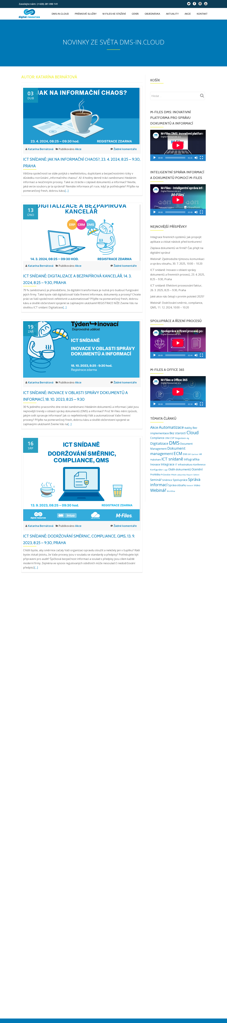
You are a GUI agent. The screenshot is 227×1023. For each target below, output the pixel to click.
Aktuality (172, 13)
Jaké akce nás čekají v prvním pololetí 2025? (177, 296)
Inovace (155, 464)
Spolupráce (180, 480)
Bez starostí (178, 433)
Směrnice (167, 480)
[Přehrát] (154, 157)
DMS (174, 443)
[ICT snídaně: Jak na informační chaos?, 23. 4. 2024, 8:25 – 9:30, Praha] (81, 116)
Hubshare (155, 459)
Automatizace (171, 427)
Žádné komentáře (125, 149)
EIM (185, 454)
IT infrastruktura (183, 464)
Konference (199, 464)
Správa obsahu (177, 485)
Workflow (171, 491)
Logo (166, 470)
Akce (188, 13)
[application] (178, 145)
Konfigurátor (156, 469)
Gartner (194, 454)
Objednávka (152, 13)
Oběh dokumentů (179, 469)
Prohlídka (155, 474)
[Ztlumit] (196, 157)
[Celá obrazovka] (201, 157)
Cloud (192, 432)
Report (189, 475)
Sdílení (196, 475)
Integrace (167, 464)
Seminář (156, 480)
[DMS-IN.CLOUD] (30, 14)
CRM (167, 438)
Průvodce (165, 474)
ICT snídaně (172, 459)
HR (200, 454)
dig (187, 438)
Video (197, 485)
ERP (189, 454)
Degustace (180, 438)
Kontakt (202, 13)
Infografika (191, 459)
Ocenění (197, 469)
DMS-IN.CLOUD (60, 13)
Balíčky (188, 427)
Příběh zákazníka (178, 475)
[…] (66, 191)
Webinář (158, 490)
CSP (172, 438)
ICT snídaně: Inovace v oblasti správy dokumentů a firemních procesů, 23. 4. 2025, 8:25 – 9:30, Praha (177, 274)
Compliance (157, 438)
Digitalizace (159, 443)
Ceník (135, 13)
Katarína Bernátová (41, 149)
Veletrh (190, 485)
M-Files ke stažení (114, 13)
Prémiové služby (86, 13)
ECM (178, 453)
